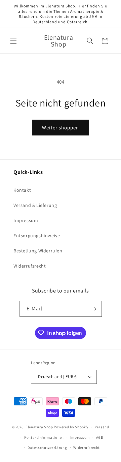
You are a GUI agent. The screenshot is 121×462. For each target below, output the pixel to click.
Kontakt (22, 190)
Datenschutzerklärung (47, 447)
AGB (99, 437)
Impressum (25, 220)
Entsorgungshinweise (36, 236)
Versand (102, 427)
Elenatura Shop (39, 427)
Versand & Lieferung (35, 205)
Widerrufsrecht (29, 266)
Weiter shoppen (60, 127)
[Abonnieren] (94, 309)
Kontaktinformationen (44, 437)
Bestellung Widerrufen (38, 251)
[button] (13, 40)
